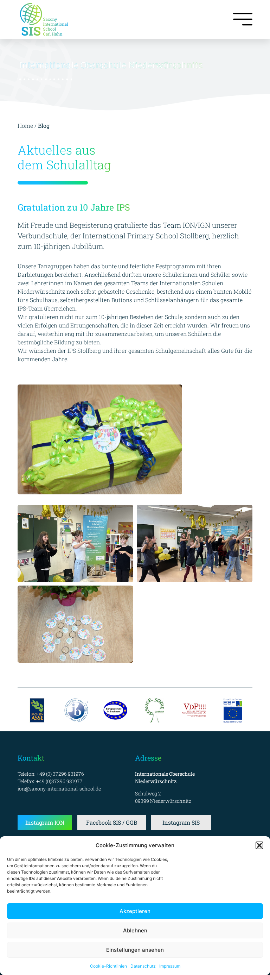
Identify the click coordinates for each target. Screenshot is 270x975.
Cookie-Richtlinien (108, 966)
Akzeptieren (135, 911)
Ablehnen (135, 930)
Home (25, 125)
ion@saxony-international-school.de (59, 788)
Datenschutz (143, 966)
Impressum (169, 966)
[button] (259, 845)
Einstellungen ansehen (135, 949)
